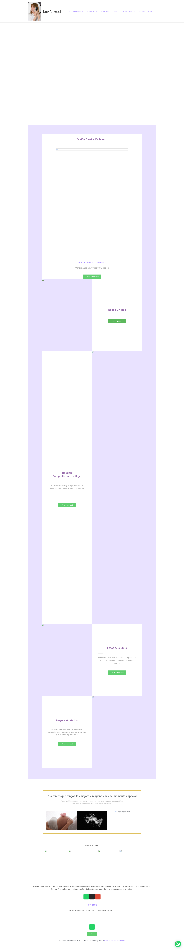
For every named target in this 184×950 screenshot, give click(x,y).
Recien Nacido (105, 11)
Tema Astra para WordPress (114, 941)
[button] (29, 66)
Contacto (141, 11)
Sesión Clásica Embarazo (92, 139)
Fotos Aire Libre (117, 647)
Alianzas (151, 11)
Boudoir (117, 11)
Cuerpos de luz (129, 11)
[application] (82, 11)
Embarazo (77, 11)
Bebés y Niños (91, 11)
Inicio (68, 11)
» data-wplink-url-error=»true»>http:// (92, 916)
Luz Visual (52, 11)
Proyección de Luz (67, 720)
